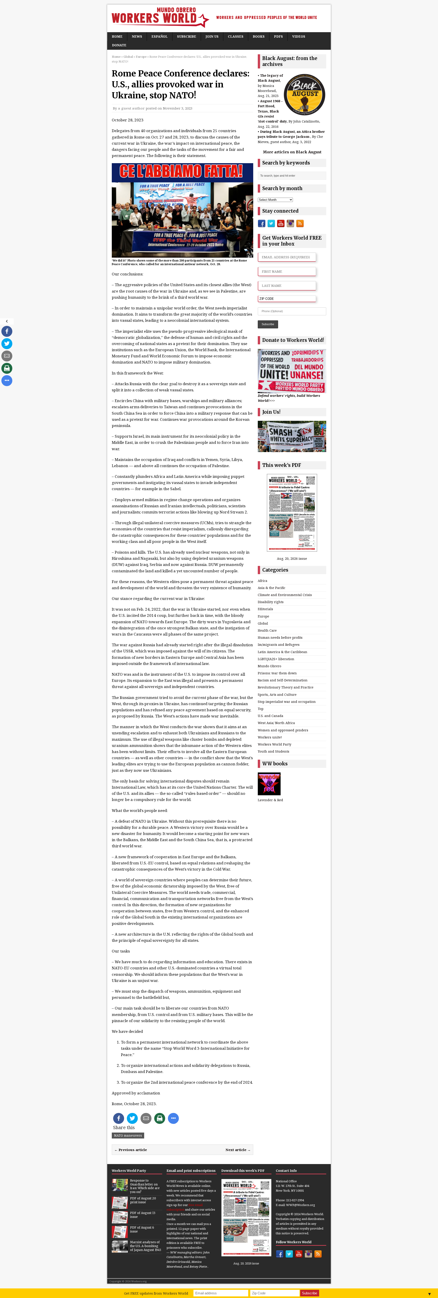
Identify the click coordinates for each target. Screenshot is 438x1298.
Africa (262, 580)
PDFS (278, 36)
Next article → (238, 1149)
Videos (298, 36)
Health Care (267, 630)
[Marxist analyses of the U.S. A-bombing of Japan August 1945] (120, 1250)
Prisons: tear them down (277, 673)
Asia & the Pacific (271, 588)
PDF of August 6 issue (142, 1229)
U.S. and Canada (270, 716)
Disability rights (271, 602)
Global (128, 57)
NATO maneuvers (128, 1135)
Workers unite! (270, 737)
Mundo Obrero (269, 666)
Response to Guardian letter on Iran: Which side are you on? (145, 1186)
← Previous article (130, 1149)
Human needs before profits (280, 637)
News (137, 36)
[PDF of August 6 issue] (120, 1235)
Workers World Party (274, 744)
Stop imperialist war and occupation (287, 701)
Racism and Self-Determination (283, 680)
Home (117, 36)
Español (159, 36)
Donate (119, 45)
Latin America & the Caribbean (282, 652)
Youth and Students (273, 751)
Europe (263, 616)
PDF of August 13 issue (142, 1215)
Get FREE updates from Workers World (156, 1293)
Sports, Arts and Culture (277, 694)
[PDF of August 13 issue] (120, 1221)
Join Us (212, 36)
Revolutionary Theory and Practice (285, 687)
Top (260, 709)
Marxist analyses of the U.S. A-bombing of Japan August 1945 (145, 1246)
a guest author (131, 108)
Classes (235, 36)
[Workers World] (219, 18)
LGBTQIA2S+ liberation (276, 659)
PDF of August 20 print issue (143, 1200)
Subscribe (186, 36)
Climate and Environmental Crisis (285, 595)
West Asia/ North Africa (276, 723)
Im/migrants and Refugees (279, 644)
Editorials (265, 609)
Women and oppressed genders (283, 730)
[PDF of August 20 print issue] (120, 1206)
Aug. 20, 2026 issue (292, 558)
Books (259, 36)
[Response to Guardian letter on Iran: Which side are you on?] (120, 1188)
